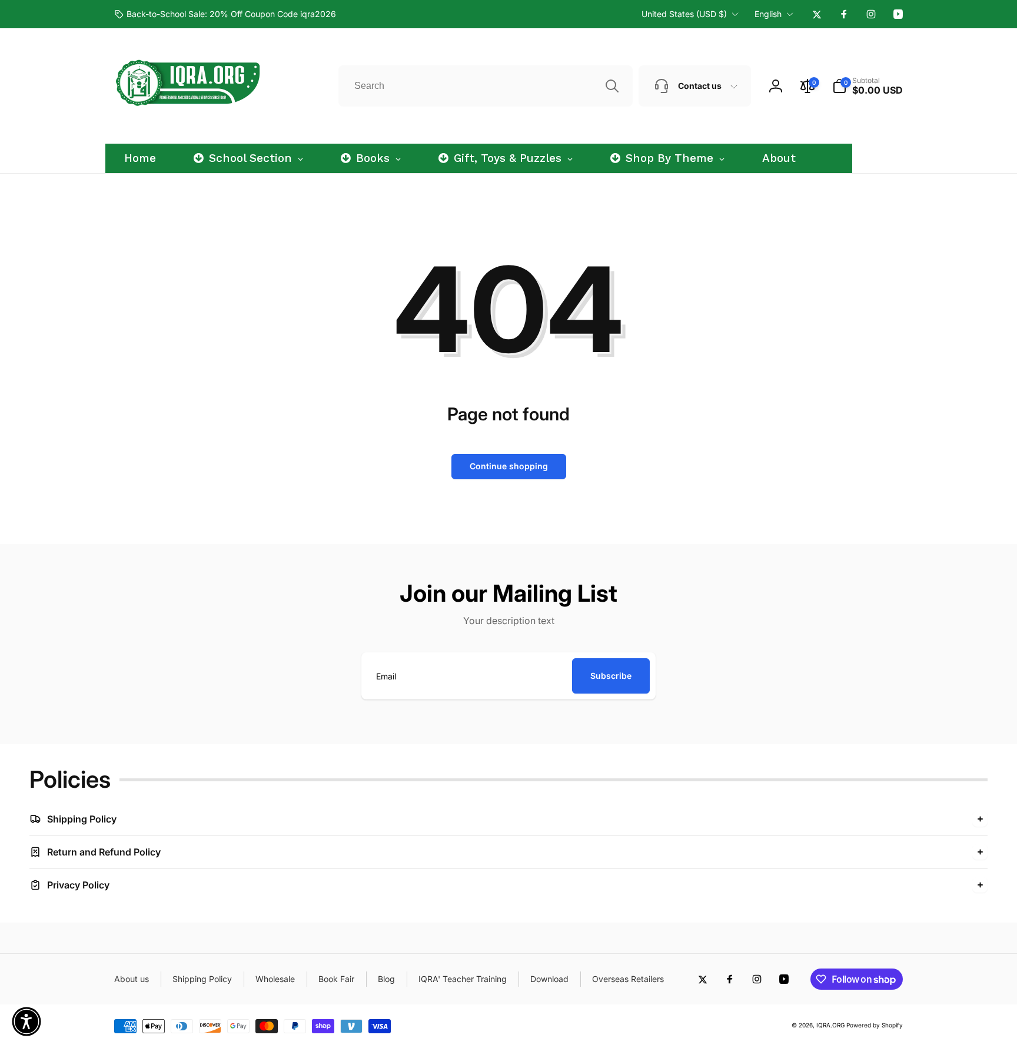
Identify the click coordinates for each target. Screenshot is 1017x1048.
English (768, 14)
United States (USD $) (684, 14)
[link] (225, 14)
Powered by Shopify (874, 1025)
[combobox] (485, 86)
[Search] (612, 86)
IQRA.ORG (830, 1025)
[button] (867, 86)
